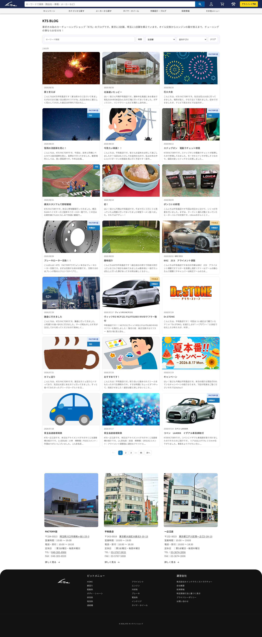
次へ (148, 453)
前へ (114, 453)
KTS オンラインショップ (134, 624)
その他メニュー (213, 11)
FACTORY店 (213, 54)
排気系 (90, 597)
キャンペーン (49, 11)
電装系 (135, 597)
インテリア (137, 601)
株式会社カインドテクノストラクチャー (194, 581)
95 (141, 453)
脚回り (90, 585)
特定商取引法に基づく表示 (188, 593)
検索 (140, 39)
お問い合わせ (183, 601)
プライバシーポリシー (186, 597)
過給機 (90, 605)
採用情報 (186, 11)
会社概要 (180, 585)
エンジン (136, 585)
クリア (213, 39)
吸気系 (90, 601)
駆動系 (90, 589)
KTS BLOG (50, 20)
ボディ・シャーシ (95, 593)
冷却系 (135, 589)
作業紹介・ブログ (158, 11)
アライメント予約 (249, 4)
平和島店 (214, 223)
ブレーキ (136, 593)
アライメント (138, 581)
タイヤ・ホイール (131, 11)
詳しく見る (50, 562)
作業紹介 (92, 228)
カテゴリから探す (76, 11)
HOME (90, 581)
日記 (90, 115)
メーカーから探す (104, 11)
